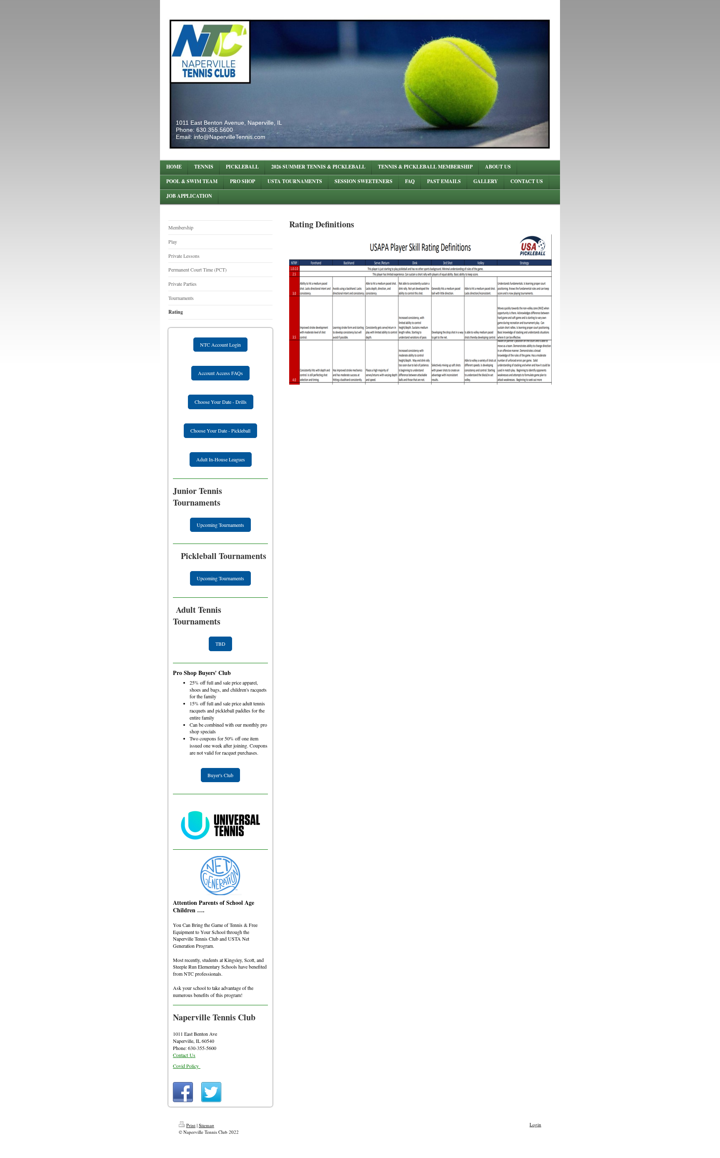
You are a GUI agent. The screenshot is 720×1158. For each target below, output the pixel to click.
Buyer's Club (220, 775)
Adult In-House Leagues (220, 459)
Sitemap (206, 1125)
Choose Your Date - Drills (221, 401)
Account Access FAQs (220, 373)
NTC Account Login (220, 344)
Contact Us (184, 1055)
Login (535, 1124)
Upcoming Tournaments (220, 524)
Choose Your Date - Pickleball (220, 430)
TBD (220, 643)
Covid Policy (186, 1065)
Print (190, 1125)
